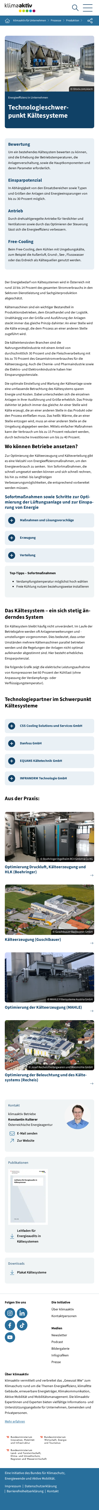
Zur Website (25, 1140)
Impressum (13, 1486)
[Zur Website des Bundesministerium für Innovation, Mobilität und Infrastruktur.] (20, 1440)
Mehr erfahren (15, 1421)
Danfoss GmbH (31, 743)
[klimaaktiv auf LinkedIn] (22, 1313)
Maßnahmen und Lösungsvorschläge (47, 520)
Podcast (57, 1342)
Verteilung (27, 555)
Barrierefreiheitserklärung (25, 1491)
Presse (56, 1362)
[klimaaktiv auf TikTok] (22, 1325)
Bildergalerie (60, 1348)
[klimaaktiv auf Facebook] (10, 1325)
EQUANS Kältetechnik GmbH (41, 760)
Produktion (72, 20)
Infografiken (60, 1355)
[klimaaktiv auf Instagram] (10, 1313)
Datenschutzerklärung (41, 1486)
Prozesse (56, 20)
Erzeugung (28, 537)
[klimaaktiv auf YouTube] (10, 1337)
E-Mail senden (27, 1133)
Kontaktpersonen (64, 1316)
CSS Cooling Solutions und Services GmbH (51, 725)
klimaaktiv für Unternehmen (29, 20)
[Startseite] (20, 7)
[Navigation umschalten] (87, 8)
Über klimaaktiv (62, 1309)
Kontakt (53, 1491)
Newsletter (59, 1335)
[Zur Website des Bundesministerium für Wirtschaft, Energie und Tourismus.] (53, 1440)
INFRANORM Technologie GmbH (43, 778)
